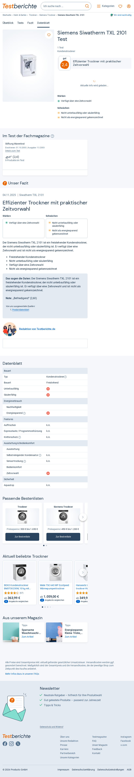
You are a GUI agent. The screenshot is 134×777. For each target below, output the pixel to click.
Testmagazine (99, 736)
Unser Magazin (100, 745)
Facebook (126, 741)
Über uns (64, 736)
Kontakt (96, 753)
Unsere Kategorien (69, 757)
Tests (20, 22)
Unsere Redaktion (69, 741)
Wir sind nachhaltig (122, 15)
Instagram (126, 736)
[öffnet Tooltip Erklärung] (52, 136)
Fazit (30, 22)
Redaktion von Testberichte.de (37, 329)
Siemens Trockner (47, 15)
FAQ (94, 741)
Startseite (7, 15)
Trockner (33, 15)
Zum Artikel (27, 636)
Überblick (8, 22)
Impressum (63, 769)
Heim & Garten (20, 15)
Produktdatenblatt (20, 309)
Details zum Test (12, 151)
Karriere (64, 749)
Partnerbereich (67, 753)
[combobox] (62, 6)
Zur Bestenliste (23, 537)
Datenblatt (43, 22)
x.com (124, 745)
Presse (63, 745)
